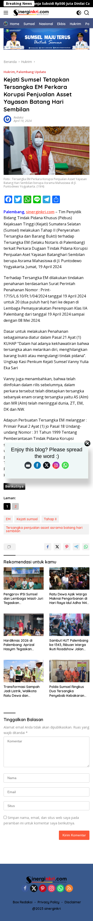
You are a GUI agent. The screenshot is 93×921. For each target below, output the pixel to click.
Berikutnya (14, 486)
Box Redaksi (22, 902)
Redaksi (18, 117)
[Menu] (7, 13)
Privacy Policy (48, 902)
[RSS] (69, 889)
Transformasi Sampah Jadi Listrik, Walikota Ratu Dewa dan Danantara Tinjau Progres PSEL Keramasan (22, 691)
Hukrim (9, 72)
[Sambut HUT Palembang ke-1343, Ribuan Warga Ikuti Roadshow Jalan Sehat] (69, 625)
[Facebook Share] (47, 546)
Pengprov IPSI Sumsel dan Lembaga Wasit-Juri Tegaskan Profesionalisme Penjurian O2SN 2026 (23, 598)
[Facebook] (25, 889)
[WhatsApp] (60, 889)
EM (8, 519)
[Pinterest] (42, 889)
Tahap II (50, 519)
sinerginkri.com (40, 211)
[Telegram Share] (76, 546)
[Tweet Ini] (57, 546)
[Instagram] (51, 889)
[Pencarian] (86, 13)
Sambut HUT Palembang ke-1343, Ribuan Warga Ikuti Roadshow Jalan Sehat (68, 644)
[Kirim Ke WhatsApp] (85, 546)
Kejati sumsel (27, 519)
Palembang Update (31, 72)
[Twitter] (34, 889)
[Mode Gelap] (79, 13)
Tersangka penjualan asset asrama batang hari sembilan (44, 529)
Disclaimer (73, 902)
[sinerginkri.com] (30, 13)
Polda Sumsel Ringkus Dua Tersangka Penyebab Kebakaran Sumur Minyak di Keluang (69, 691)
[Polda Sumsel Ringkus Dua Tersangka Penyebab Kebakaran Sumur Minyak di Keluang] (69, 671)
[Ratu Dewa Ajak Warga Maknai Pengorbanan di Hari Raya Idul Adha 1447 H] (69, 578)
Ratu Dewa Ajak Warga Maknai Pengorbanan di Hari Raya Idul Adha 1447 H (69, 598)
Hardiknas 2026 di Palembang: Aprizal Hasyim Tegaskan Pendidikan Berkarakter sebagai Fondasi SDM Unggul (22, 644)
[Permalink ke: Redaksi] (7, 118)
